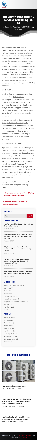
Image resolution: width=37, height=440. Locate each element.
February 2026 (9, 333)
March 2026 (8, 331)
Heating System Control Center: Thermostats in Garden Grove (16, 418)
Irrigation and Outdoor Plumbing (15, 301)
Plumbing (7, 310)
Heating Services (9, 296)
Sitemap (24, 437)
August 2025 (8, 342)
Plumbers (7, 307)
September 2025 (9, 339)
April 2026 (7, 328)
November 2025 (9, 336)
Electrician (7, 293)
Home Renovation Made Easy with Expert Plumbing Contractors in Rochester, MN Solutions (18, 236)
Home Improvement (10, 299)
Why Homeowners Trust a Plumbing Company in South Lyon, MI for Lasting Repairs (17, 248)
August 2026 (8, 317)
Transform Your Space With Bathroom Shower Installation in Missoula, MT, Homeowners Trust (17, 261)
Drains (6, 291)
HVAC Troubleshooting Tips (14, 386)
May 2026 (7, 325)
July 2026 (7, 320)
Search (29, 216)
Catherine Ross (11, 27)
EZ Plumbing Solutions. (25, 435)
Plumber (7, 304)
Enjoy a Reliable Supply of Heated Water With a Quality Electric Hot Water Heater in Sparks (16, 401)
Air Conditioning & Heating (13, 285)
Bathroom (7, 288)
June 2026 (7, 323)
